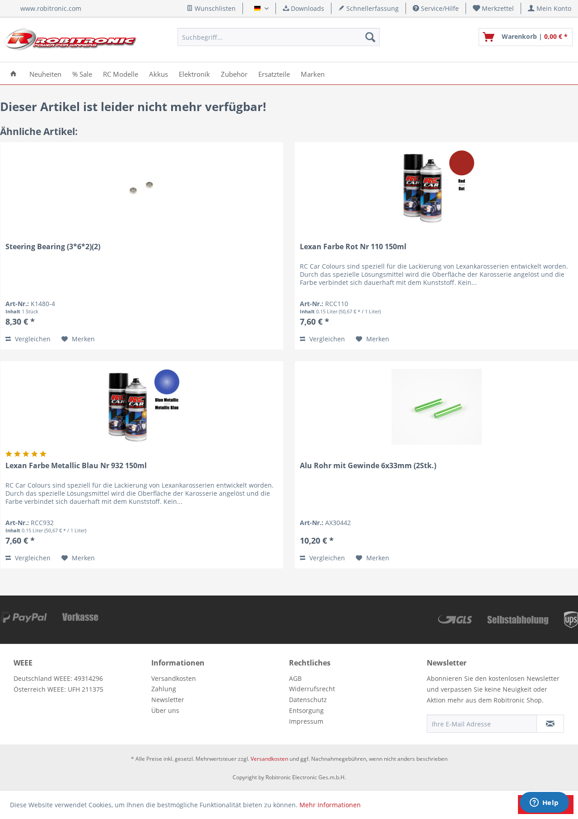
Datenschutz (308, 699)
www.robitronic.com (50, 8)
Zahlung (163, 688)
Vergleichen (32, 339)
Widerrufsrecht (312, 688)
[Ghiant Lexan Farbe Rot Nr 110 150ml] (436, 187)
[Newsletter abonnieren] (550, 724)
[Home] (13, 73)
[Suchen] (370, 37)
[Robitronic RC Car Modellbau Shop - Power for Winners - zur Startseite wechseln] (70, 39)
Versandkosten (173, 678)
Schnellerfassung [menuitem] (372, 8)
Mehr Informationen (330, 804)
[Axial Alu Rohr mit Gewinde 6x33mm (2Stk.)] (436, 406)
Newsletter (167, 699)
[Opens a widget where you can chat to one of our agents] (544, 803)
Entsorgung (306, 710)
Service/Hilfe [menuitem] (439, 8)
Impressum (306, 721)
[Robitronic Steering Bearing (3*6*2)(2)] (142, 187)
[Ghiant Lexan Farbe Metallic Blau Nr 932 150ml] (142, 406)
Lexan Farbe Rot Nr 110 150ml (353, 246)
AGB (295, 678)
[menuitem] (493, 8)
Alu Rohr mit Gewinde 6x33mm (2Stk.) (368, 465)
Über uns (165, 710)
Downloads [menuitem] (306, 8)
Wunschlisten (214, 8)
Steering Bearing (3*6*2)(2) (52, 246)
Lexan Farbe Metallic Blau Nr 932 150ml (76, 465)
